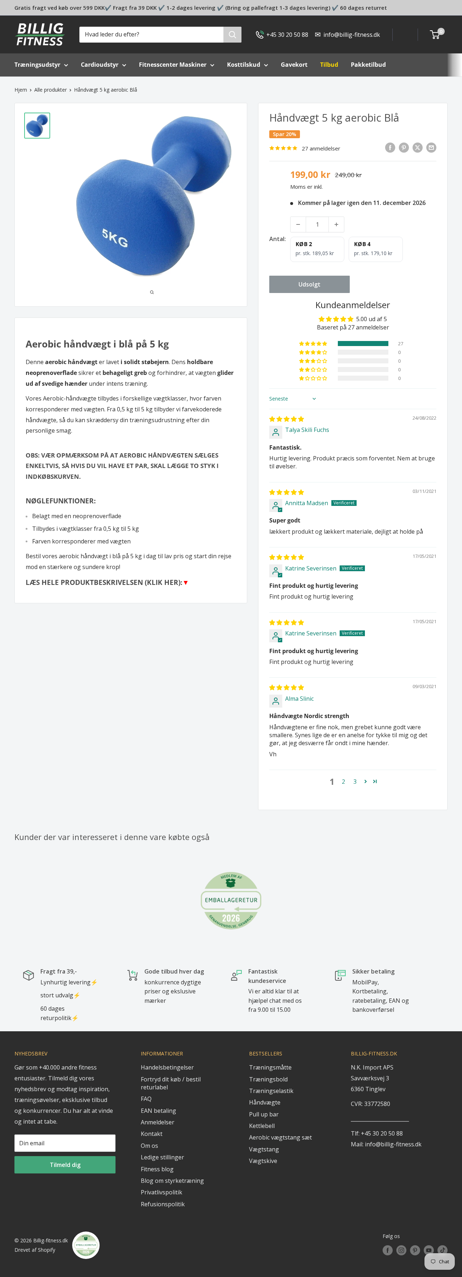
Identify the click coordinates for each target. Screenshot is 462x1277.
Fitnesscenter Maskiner (172, 65)
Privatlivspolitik (161, 1192)
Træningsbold (268, 1079)
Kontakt (151, 1134)
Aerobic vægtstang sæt (280, 1137)
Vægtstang (264, 1149)
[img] (286, 419)
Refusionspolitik (163, 1204)
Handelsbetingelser (167, 1067)
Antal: (277, 239)
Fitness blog (157, 1169)
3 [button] (355, 782)
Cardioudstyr (99, 65)
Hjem (20, 89)
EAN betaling (158, 1111)
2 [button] (343, 782)
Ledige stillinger (162, 1157)
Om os (149, 1146)
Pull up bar (264, 1114)
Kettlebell (262, 1126)
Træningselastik (271, 1091)
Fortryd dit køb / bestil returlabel (171, 1083)
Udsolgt (309, 284)
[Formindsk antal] (298, 224)
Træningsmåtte (270, 1067)
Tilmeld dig (65, 1165)
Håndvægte (264, 1102)
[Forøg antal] (336, 224)
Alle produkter (50, 89)
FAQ (146, 1099)
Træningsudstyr (37, 65)
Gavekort (294, 65)
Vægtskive (263, 1161)
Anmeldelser (157, 1122)
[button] (313, 343)
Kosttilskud (243, 65)
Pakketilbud (368, 65)
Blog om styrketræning (172, 1181)
